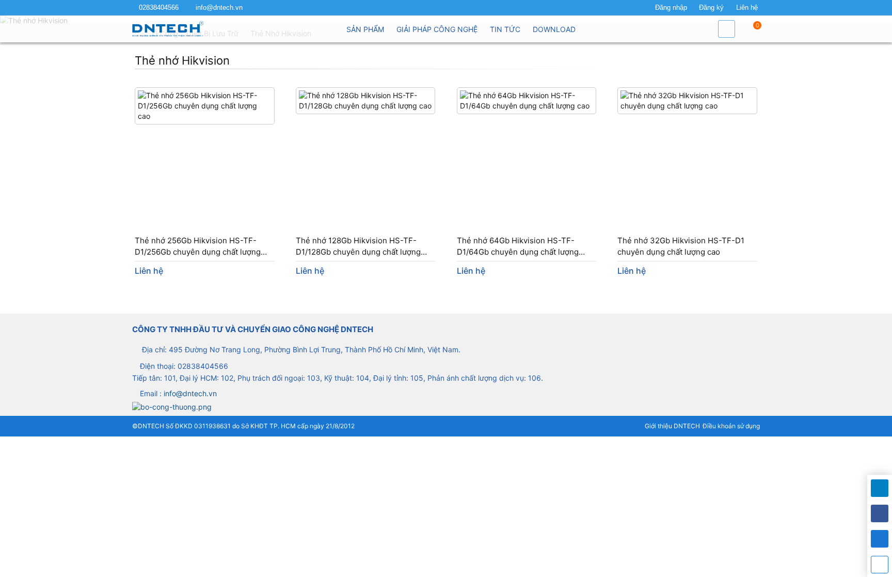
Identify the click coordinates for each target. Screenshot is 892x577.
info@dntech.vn (219, 7)
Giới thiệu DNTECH (672, 426)
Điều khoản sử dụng (731, 426)
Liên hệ (747, 7)
